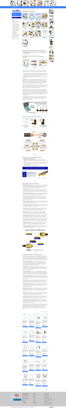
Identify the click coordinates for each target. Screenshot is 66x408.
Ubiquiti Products (14, 33)
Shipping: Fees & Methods (26, 398)
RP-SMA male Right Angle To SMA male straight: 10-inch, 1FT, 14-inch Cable (44, 381)
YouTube (23, 402)
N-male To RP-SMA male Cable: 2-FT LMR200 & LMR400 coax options (25, 380)
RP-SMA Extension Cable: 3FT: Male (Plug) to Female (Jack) (38, 337)
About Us (34, 7)
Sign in (34, 395)
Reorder (53, 7)
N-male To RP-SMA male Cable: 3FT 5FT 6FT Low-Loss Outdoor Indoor (38, 381)
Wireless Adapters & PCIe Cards (15, 36)
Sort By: (41, 311)
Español (38, 7)
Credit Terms (24, 401)
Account (34, 398)
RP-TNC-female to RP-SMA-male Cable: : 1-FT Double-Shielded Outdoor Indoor (32, 380)
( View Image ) (26, 67)
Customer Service (23, 7)
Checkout (49, 7)
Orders (34, 399)
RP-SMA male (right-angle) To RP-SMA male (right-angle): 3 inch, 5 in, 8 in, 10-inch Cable (32, 322)
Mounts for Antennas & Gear (16, 29)
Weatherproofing (46, 401)
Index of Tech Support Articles (48, 404)
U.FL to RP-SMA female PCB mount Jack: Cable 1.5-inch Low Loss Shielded (44, 365)
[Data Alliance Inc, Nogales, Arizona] (16, 400)
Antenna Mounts (46, 397)
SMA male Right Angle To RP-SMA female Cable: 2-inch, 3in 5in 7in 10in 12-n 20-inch (38, 365)
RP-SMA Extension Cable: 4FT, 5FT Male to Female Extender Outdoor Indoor (38, 323)
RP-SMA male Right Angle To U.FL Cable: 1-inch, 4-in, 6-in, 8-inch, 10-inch (45, 351)
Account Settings (35, 402)
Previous (24, 389)
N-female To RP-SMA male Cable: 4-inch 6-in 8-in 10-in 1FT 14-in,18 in (38, 352)
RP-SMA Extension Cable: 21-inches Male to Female (25, 337)
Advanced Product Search (15, 7)
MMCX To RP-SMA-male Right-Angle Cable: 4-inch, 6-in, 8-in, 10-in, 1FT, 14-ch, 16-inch (32, 336)
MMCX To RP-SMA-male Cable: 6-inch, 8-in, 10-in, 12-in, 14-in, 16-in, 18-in (25, 351)
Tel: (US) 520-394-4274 (25, 395)
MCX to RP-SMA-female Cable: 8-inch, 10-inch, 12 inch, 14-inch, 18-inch (25, 322)
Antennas (13, 20)
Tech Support (29, 7)
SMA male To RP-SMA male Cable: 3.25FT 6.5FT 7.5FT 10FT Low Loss (44, 322)
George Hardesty (32, 407)
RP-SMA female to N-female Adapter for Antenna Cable (44, 337)
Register (34, 396)
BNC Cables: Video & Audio (16, 21)
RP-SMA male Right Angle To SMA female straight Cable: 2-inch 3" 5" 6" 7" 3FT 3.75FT (32, 365)
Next (46, 389)
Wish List (34, 403)
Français (42, 7)
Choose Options (25, 326)
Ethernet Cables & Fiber (15, 25)
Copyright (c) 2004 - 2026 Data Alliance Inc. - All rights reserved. (19, 407)
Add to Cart (44, 342)
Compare (24, 325)
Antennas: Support (46, 395)
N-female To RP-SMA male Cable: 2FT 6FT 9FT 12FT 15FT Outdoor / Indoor (32, 351)
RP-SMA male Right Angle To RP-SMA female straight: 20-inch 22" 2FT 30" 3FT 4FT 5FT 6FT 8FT (25, 367)
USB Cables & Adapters (15, 38)
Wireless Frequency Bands (48, 402)
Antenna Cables (14, 17)
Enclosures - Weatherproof (16, 24)
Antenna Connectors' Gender (48, 398)
